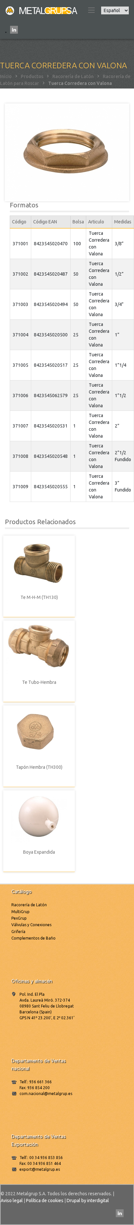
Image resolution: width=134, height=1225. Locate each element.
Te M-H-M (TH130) (39, 597)
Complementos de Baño (33, 938)
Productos (32, 76)
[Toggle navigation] (91, 10)
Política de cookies (44, 1200)
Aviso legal (12, 1200)
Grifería (18, 931)
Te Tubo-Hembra (39, 682)
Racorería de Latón (73, 76)
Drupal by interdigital (88, 1200)
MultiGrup (20, 912)
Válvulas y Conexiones (31, 925)
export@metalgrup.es (40, 1169)
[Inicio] (42, 10)
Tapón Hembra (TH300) (39, 767)
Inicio (6, 76)
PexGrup (19, 918)
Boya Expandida (39, 852)
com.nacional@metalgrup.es (46, 1093)
